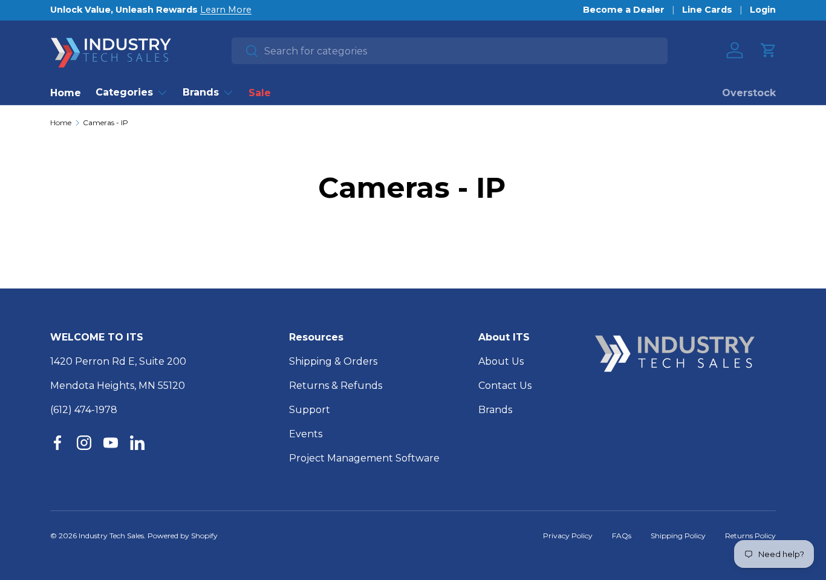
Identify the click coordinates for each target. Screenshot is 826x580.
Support (309, 409)
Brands (201, 92)
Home (65, 93)
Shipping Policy (678, 535)
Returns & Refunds (335, 385)
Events (305, 434)
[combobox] (450, 50)
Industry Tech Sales (111, 535)
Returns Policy (750, 535)
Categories (124, 92)
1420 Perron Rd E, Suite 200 (118, 361)
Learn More (226, 9)
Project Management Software (364, 458)
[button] (768, 50)
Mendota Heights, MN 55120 (117, 385)
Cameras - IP (105, 122)
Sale (260, 93)
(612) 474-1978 (83, 409)
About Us (501, 361)
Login (763, 9)
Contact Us (505, 385)
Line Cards (707, 9)
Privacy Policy (568, 535)
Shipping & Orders (333, 361)
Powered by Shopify (183, 535)
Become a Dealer (624, 9)
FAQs (621, 535)
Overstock (749, 93)
